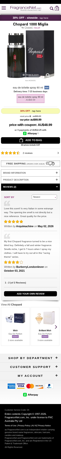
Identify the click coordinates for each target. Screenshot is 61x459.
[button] (3, 8)
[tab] (30, 173)
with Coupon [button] (22, 125)
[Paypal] (49, 385)
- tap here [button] (30, 17)
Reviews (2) (9, 187)
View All (11, 304)
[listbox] (30, 97)
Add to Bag (33, 140)
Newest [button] (36, 197)
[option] (30, 98)
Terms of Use (10, 425)
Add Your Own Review (30, 293)
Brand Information (14, 173)
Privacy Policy (24, 425)
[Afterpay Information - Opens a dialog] (31, 133)
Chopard (29, 27)
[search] (52, 8)
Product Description (15, 180)
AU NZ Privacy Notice (41, 425)
